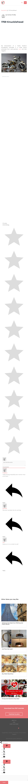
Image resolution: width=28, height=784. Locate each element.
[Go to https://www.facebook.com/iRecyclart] (13, 728)
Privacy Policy (15, 732)
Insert (4, 782)
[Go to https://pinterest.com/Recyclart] (10, 728)
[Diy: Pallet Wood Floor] (14, 666)
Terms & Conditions (22, 732)
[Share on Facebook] (4, 749)
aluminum (4, 76)
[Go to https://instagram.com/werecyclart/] (16, 728)
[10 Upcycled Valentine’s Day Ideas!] (14, 690)
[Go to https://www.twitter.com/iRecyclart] (18, 728)
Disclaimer (11, 732)
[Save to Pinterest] (6, 746)
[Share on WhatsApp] (4, 755)
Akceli (15, 738)
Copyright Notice (5, 732)
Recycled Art (4, 10)
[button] (22, 2)
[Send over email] (4, 757)
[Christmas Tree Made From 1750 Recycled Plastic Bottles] (14, 615)
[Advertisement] (14, 35)
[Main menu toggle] (25, 2)
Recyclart (20, 738)
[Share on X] (4, 752)
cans (20, 49)
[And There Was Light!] (14, 641)
